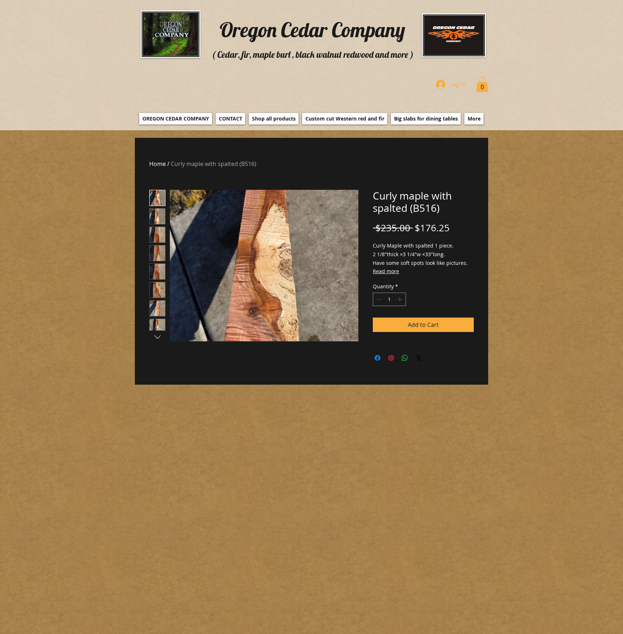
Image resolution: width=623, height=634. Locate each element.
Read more (386, 271)
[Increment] (400, 299)
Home (157, 164)
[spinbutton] (389, 299)
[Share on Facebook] (377, 358)
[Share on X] (418, 358)
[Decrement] (378, 299)
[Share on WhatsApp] (405, 358)
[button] (482, 84)
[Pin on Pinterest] (391, 358)
